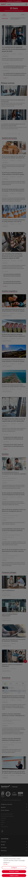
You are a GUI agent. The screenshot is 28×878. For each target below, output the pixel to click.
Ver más (5, 864)
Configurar (14, 867)
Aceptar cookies (14, 875)
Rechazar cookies (14, 871)
